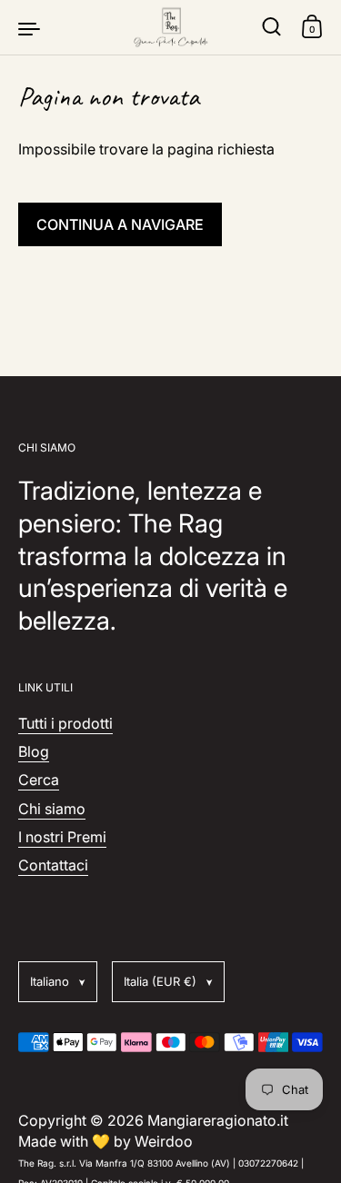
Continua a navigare (120, 224)
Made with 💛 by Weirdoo (105, 1141)
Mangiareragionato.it (217, 1120)
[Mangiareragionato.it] (171, 27)
